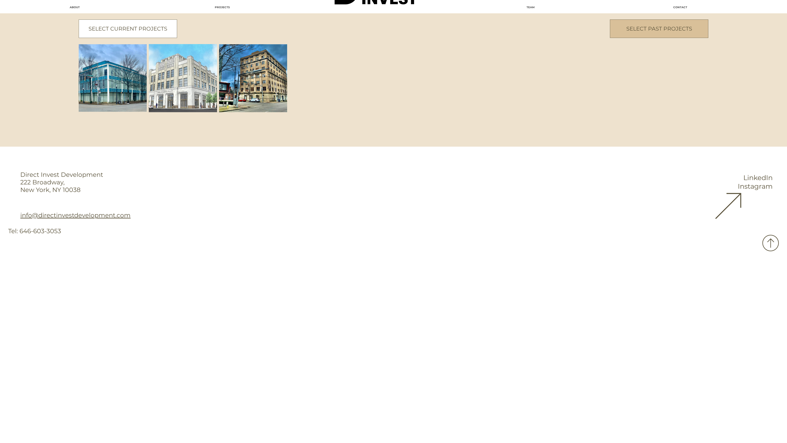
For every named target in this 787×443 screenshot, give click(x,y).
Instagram (755, 186)
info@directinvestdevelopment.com (75, 215)
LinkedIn (758, 178)
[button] (128, 28)
